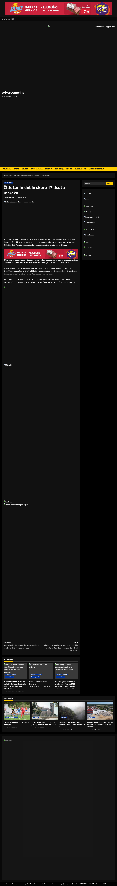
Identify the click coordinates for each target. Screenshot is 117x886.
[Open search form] (114, 169)
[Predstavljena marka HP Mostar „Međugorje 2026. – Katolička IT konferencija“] (66, 671)
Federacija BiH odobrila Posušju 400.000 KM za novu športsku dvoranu (100, 724)
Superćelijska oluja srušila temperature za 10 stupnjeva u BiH (72, 724)
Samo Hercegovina (96, 169)
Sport (16, 169)
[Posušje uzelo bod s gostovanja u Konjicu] (17, 711)
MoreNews (96, 884)
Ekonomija (59, 169)
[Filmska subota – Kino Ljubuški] (41, 671)
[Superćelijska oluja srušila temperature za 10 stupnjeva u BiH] (72, 711)
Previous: (21, 645)
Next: (61, 646)
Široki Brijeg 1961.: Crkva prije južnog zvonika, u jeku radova (44, 723)
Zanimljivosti (80, 169)
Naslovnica (6, 169)
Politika (48, 169)
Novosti (25, 169)
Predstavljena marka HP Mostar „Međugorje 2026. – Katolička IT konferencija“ (66, 683)
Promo (69, 169)
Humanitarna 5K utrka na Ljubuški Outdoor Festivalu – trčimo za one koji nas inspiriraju (15, 685)
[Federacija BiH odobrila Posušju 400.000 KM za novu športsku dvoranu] (100, 711)
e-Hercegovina (13, 93)
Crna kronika (37, 169)
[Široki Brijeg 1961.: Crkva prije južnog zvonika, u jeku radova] (45, 711)
